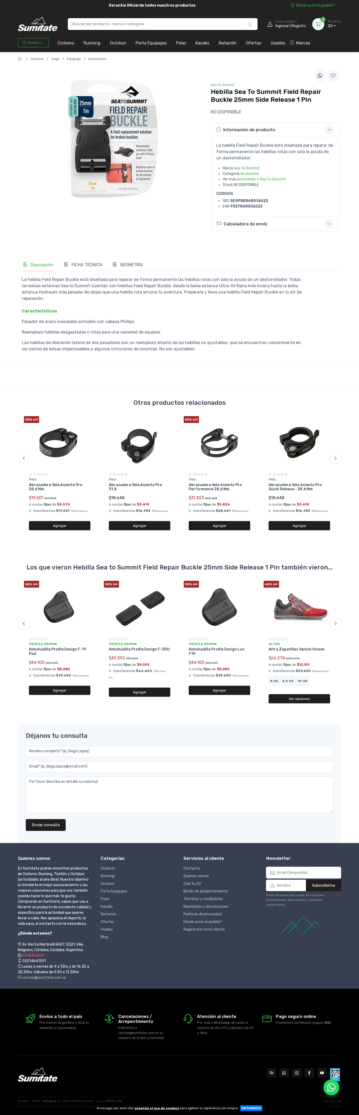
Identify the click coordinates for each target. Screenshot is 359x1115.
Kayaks (202, 43)
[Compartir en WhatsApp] (320, 76)
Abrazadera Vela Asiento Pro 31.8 (135, 487)
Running (92, 43)
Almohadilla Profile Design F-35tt (139, 649)
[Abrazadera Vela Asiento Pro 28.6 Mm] (60, 442)
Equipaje (74, 59)
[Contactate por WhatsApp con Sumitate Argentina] (284, 1073)
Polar (181, 43)
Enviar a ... (36, 42)
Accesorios (97, 59)
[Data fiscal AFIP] (335, 1074)
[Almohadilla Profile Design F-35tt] (140, 607)
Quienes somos (196, 876)
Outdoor (118, 43)
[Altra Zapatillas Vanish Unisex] (299, 607)
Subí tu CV (192, 883)
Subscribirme (323, 885)
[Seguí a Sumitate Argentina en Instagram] (296, 1073)
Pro (32, 479)
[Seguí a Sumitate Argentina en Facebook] (309, 1073)
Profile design (43, 644)
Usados (278, 43)
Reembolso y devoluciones (205, 906)
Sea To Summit (247, 168)
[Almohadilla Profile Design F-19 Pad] (60, 607)
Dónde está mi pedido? (202, 922)
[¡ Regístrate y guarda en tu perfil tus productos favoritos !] (333, 76)
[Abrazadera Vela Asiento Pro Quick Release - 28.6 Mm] (299, 442)
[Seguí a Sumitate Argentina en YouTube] (322, 1073)
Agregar (59, 526)
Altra (274, 644)
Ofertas (253, 43)
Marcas (303, 43)
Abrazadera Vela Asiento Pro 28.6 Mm (55, 487)
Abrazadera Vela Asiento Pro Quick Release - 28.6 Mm (295, 487)
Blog (104, 937)
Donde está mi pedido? (315, 5)
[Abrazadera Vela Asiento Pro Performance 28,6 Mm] (219, 442)
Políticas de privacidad (202, 914)
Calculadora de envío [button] (245, 223)
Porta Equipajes (151, 43)
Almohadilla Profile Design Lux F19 (216, 651)
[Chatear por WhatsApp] (331, 1087)
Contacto (191, 868)
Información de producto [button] (249, 129)
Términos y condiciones (203, 899)
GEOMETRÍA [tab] (131, 264)
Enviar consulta (46, 825)
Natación (228, 43)
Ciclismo (66, 43)
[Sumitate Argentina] (37, 24)
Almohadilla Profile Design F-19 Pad (57, 651)
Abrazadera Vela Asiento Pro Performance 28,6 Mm (215, 487)
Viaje (55, 59)
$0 (334, 24)
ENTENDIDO (251, 1108)
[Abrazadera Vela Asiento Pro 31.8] (140, 442)
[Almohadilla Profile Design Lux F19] (219, 607)
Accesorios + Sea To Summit (261, 179)
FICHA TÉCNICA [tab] (86, 264)
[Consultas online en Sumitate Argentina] (271, 1073)
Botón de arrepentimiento (205, 891)
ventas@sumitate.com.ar (44, 977)
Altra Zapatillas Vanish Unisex (297, 649)
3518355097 (33, 955)
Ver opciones (299, 699)
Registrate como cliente (204, 929)
